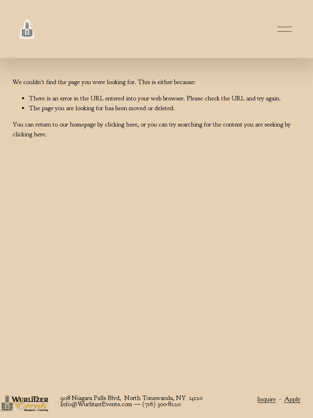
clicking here (121, 124)
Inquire (266, 399)
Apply (292, 399)
